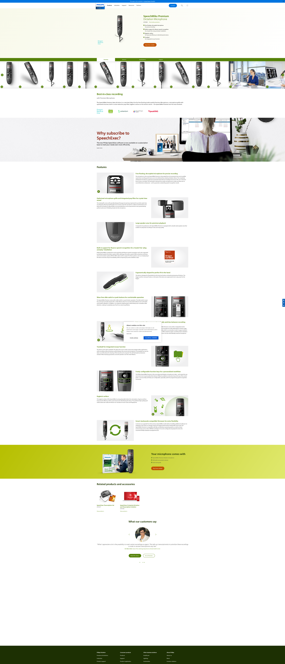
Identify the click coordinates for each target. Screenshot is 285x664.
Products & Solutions (102, 655)
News (168, 658)
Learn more (129, 333)
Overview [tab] (106, 59)
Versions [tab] (124, 59)
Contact (173, 6)
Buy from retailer (150, 45)
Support (124, 5)
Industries (116, 5)
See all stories (149, 558)
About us (169, 655)
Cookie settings (134, 337)
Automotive (146, 661)
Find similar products (154, 22)
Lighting (145, 658)
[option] (9, 75)
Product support (101, 661)
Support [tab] (161, 59)
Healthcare (146, 655)
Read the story (135, 558)
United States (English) (149, 1)
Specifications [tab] (142, 59)
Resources (131, 5)
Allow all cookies (151, 337)
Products (109, 5)
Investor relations (171, 661)
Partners (138, 5)
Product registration (125, 661)
